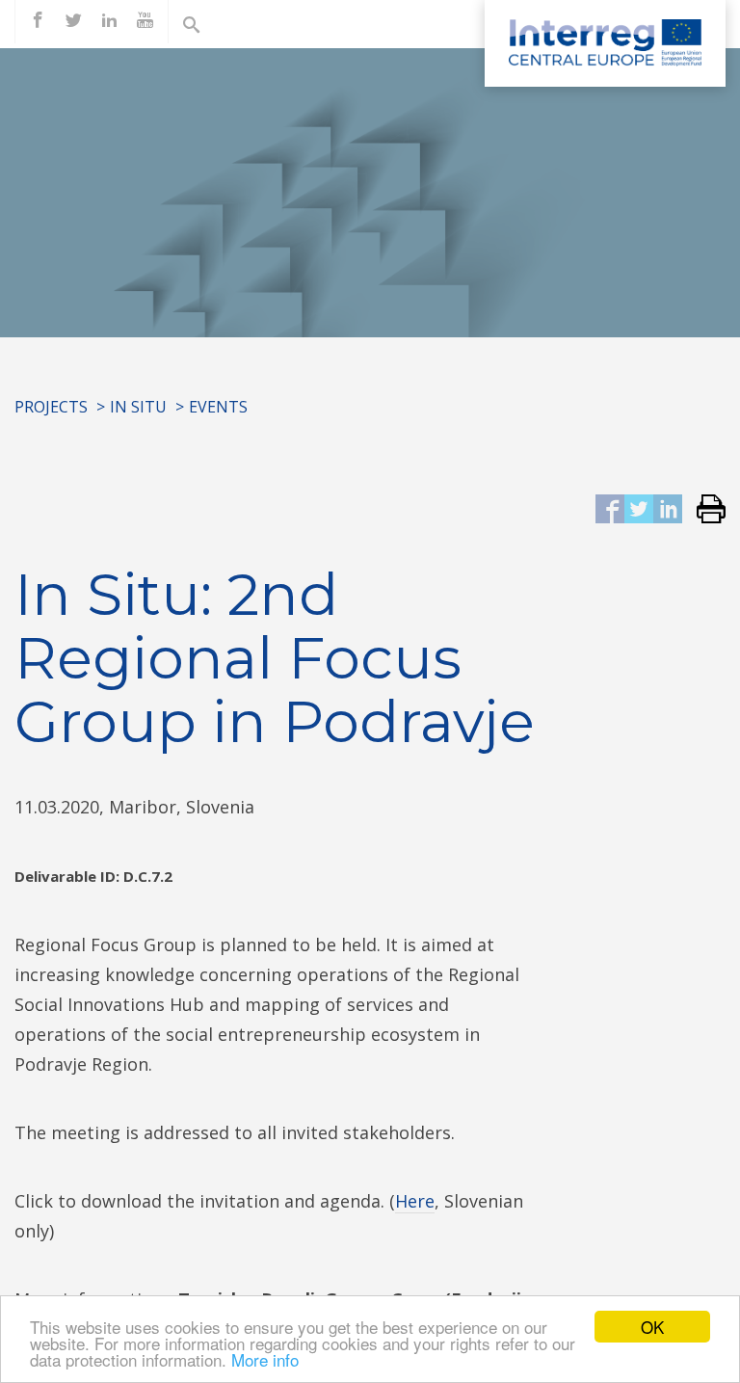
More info (265, 1359)
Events (218, 406)
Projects (51, 406)
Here (415, 1200)
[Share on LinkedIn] (667, 510)
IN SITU (138, 406)
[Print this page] (704, 510)
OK (652, 1327)
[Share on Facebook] (609, 510)
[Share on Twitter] (638, 510)
